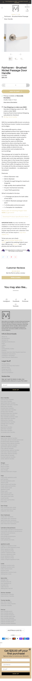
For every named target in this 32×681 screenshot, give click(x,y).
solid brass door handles (8, 422)
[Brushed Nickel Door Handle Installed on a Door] (16, 38)
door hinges (4, 470)
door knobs (4, 425)
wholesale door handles (8, 432)
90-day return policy (10, 117)
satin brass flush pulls (7, 494)
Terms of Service (6, 371)
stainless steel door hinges (9, 471)
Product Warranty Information (10, 365)
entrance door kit (6, 581)
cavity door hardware (7, 516)
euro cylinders (5, 534)
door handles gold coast (8, 616)
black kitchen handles (7, 596)
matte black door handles (8, 410)
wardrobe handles (6, 605)
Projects (4, 350)
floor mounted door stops (8, 507)
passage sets (4, 580)
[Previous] (11, 54)
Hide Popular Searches (19, 352)
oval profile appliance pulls (9, 477)
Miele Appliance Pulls (7, 549)
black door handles (6, 406)
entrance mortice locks (7, 565)
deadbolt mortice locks (8, 567)
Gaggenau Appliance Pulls (8, 545)
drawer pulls (4, 482)
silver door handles (6, 430)
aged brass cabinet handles (9, 438)
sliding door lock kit (7, 588)
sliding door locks (6, 574)
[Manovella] (16, 8)
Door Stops (4, 505)
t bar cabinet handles (7, 448)
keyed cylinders (5, 538)
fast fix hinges (5, 466)
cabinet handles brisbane (8, 620)
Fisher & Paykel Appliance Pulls (10, 559)
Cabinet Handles (6, 436)
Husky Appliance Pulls (7, 557)
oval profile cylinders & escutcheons (11, 531)
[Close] (0, 645)
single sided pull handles (8, 486)
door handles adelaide (7, 618)
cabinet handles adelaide (8, 623)
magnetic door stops (7, 511)
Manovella (17, 635)
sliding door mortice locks (8, 572)
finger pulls (4, 491)
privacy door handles (7, 411)
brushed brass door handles (9, 413)
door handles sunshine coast (9, 416)
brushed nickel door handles (9, 404)
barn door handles (6, 602)
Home (14, 14)
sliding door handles (7, 420)
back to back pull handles (8, 484)
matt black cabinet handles (9, 453)
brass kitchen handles (7, 594)
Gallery (4, 345)
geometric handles (6, 427)
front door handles (6, 401)
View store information (10, 102)
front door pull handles (7, 500)
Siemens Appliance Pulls (8, 554)
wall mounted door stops (8, 509)
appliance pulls (5, 489)
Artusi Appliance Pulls (7, 556)
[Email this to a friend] (15, 257)
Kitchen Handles (6, 592)
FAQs (3, 343)
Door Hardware (5, 515)
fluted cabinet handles (7, 455)
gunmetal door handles (8, 415)
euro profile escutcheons (8, 536)
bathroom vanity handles (8, 603)
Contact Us (5, 340)
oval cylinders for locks (7, 540)
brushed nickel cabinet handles (10, 443)
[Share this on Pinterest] (11, 257)
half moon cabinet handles (9, 452)
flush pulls (4, 501)
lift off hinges (5, 464)
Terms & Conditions (7, 372)
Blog (3, 347)
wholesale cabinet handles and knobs (12, 440)
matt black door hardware (8, 518)
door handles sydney (7, 613)
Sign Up (16, 390)
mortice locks (5, 570)
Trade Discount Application (10, 357)
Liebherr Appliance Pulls (8, 552)
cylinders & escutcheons (8, 533)
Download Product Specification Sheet (15, 216)
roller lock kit (5, 586)
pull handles (4, 479)
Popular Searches (7, 352)
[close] (30, 2)
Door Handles (5, 398)
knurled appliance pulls (8, 481)
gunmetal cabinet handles (9, 446)
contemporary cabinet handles (10, 450)
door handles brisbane (7, 614)
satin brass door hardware (8, 523)
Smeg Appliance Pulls (7, 551)
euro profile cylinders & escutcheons (11, 529)
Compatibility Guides (8, 348)
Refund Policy (6, 367)
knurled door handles (7, 408)
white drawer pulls (6, 487)
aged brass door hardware (8, 520)
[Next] (20, 54)
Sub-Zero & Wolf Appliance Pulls (10, 547)
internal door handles (7, 399)
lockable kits (4, 585)
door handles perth (6, 611)
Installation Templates (8, 355)
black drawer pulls (6, 493)
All (19, 14)
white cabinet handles (7, 458)
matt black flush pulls (7, 496)
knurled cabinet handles (8, 457)
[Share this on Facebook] (7, 257)
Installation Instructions (9, 354)
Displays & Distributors (8, 342)
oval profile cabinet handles (9, 445)
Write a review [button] (15, 277)
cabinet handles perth (7, 621)
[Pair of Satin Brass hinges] (16, 251)
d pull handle (5, 498)
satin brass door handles (8, 418)
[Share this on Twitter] (3, 257)
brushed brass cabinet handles (10, 441)
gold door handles (6, 429)
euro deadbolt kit (6, 583)
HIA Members (6, 338)
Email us (16, 244)
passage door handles (7, 423)
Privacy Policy (6, 364)
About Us (4, 336)
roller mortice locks (6, 569)
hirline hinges (5, 468)
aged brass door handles (8, 403)
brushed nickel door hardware (10, 522)
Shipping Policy (6, 369)
